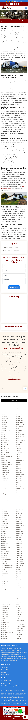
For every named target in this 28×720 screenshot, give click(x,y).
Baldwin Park (6, 430)
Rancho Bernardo (21, 499)
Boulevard (5, 444)
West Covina (19, 628)
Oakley (18, 450)
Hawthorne (5, 553)
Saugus (18, 570)
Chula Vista (5, 471)
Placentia (18, 485)
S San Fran (19, 519)
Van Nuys (18, 616)
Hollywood (5, 563)
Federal (8, 20)
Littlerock (5, 614)
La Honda (5, 588)
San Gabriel (19, 535)
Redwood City (20, 509)
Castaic (4, 468)
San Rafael (19, 553)
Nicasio (18, 438)
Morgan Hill (19, 418)
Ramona (18, 495)
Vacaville (18, 608)
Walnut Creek (20, 624)
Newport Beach (20, 434)
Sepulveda (19, 576)
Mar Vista (5, 634)
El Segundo (5, 513)
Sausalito (18, 572)
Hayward (4, 555)
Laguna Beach (6, 602)
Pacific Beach (20, 460)
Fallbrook (5, 527)
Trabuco (18, 602)
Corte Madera (6, 485)
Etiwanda (5, 523)
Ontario (18, 454)
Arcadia (4, 426)
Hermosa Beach (6, 559)
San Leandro (19, 543)
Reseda (18, 511)
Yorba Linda (19, 638)
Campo (4, 460)
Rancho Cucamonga (19, 502)
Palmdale (18, 468)
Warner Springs (20, 626)
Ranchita (18, 497)
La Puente (5, 594)
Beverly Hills (5, 440)
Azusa (4, 428)
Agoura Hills (5, 410)
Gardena (4, 539)
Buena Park (5, 452)
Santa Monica (20, 563)
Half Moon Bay (6, 551)
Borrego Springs (6, 442)
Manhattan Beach (7, 632)
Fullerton (4, 535)
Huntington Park (7, 568)
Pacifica (18, 462)
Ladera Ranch (6, 598)
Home (2, 20)
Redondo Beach (20, 507)
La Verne (4, 596)
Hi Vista (4, 561)
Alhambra (5, 416)
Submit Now (14, 287)
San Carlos (19, 523)
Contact (3, 672)
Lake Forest (5, 606)
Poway (18, 493)
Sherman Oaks (20, 578)
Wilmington (19, 634)
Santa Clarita (19, 561)
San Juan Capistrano (19, 540)
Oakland (18, 448)
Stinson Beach (20, 588)
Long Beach (5, 622)
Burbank (4, 454)
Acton (4, 404)
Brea (3, 446)
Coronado (5, 483)
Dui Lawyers (4, 667)
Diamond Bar (6, 501)
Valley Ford (19, 614)
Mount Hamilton (20, 422)
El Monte (4, 511)
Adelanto (5, 406)
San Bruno (19, 521)
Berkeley (4, 438)
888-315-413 (15, 4)
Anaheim (4, 422)
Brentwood (5, 448)
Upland (18, 606)
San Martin (19, 547)
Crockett (5, 489)
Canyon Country (7, 464)
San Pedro (19, 551)
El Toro (4, 517)
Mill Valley (18, 404)
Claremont (5, 473)
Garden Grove (6, 537)
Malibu (4, 630)
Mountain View (20, 424)
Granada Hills (6, 547)
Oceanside (19, 452)
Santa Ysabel (19, 566)
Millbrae (18, 406)
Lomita (4, 620)
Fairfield (4, 525)
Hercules (4, 557)
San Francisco (20, 533)
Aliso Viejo (5, 418)
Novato (18, 446)
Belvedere (5, 434)
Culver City (5, 491)
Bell (3, 432)
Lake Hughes (5, 608)
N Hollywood (19, 426)
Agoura (4, 408)
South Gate (19, 584)
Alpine (4, 420)
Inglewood (5, 572)
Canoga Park (6, 462)
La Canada (5, 582)
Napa (17, 428)
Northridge (19, 442)
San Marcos (19, 545)
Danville (4, 495)
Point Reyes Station (21, 489)
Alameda (5, 412)
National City (19, 430)
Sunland (18, 592)
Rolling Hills (19, 517)
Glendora (5, 545)
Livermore (5, 616)
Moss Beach (19, 420)
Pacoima (18, 464)
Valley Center (20, 612)
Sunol (17, 596)
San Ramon (19, 555)
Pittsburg (18, 483)
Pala (17, 466)
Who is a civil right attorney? (10, 247)
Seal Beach (19, 574)
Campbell (5, 458)
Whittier (18, 632)
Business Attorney (6, 670)
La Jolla (4, 590)
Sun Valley (19, 590)
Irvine (4, 576)
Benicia (4, 436)
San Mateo (19, 549)
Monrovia (18, 412)
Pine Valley (19, 481)
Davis (3, 497)
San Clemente (20, 525)
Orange (18, 456)
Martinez (4, 636)
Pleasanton (19, 487)
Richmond (19, 513)
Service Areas (5, 674)
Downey (4, 505)
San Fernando (20, 531)
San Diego (19, 527)
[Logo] (6, 8)
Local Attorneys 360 (20, 716)
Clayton (4, 475)
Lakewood (5, 610)
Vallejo (18, 610)
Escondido (5, 521)
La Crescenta (6, 584)
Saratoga (18, 568)
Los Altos (4, 624)
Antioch (4, 424)
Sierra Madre (19, 580)
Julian (4, 580)
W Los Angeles (20, 620)
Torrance (18, 600)
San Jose (18, 537)
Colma (4, 477)
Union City (19, 604)
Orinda (18, 458)
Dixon (4, 503)
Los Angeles (5, 626)
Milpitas (18, 408)
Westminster (19, 630)
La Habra (4, 586)
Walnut (18, 622)
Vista (17, 618)
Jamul (4, 578)
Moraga (18, 416)
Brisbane (4, 450)
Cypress (4, 493)
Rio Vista (18, 515)
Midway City (5, 638)
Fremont (4, 533)
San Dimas (19, 529)
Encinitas (4, 519)
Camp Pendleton (7, 456)
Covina (4, 487)
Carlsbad (5, 466)
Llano (3, 618)
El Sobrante (5, 515)
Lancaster (5, 612)
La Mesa (4, 592)
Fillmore (4, 531)
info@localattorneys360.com (11, 686)
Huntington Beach (7, 566)
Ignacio (4, 570)
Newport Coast (20, 436)
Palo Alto (18, 471)
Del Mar (4, 499)
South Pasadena (20, 586)
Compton (5, 479)
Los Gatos (5, 628)
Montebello (19, 414)
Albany (4, 414)
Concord (4, 481)
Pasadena (19, 473)
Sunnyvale (19, 594)
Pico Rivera (19, 479)
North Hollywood (20, 440)
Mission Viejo (19, 410)
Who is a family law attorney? (11, 251)
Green (4, 549)
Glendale (5, 543)
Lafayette (5, 600)
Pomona (18, 491)
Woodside (18, 636)
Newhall (18, 432)
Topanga (18, 598)
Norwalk (18, 444)
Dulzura (4, 507)
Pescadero (19, 477)
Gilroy (4, 541)
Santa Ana (19, 557)
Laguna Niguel (6, 604)
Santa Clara (19, 559)
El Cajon (4, 509)
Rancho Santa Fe (20, 505)
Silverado (18, 582)
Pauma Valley (20, 475)
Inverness (5, 574)
